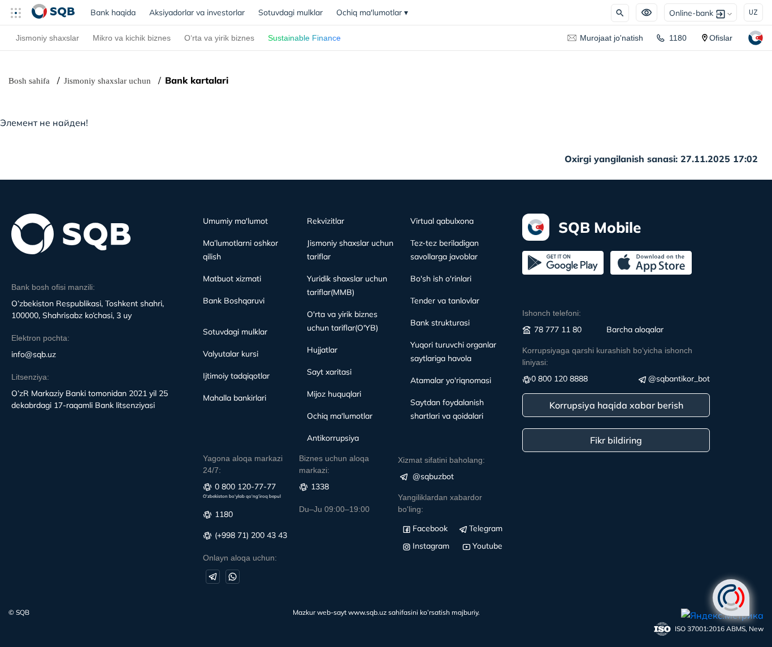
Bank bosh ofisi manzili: (53, 287)
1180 (678, 37)
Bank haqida (116, 12)
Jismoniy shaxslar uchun (107, 80)
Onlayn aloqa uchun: (240, 557)
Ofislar (720, 37)
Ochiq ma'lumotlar (372, 12)
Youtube (487, 546)
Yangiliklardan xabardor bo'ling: (440, 503)
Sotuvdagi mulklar (290, 12)
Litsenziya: (30, 376)
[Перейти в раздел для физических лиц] (53, 12)
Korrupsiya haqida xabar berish (616, 405)
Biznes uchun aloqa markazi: (334, 464)
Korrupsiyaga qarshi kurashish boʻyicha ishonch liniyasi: (607, 356)
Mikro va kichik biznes (132, 37)
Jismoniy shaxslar (47, 37)
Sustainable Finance (304, 37)
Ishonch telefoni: (551, 313)
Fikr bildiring (616, 440)
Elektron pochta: (40, 337)
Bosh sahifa (29, 80)
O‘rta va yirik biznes (219, 37)
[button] (20, 12)
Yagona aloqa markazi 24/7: (243, 464)
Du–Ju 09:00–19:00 (334, 509)
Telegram (485, 528)
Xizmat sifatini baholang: (441, 459)
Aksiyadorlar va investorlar (197, 12)
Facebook (430, 528)
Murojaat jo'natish (611, 37)
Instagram (431, 546)
